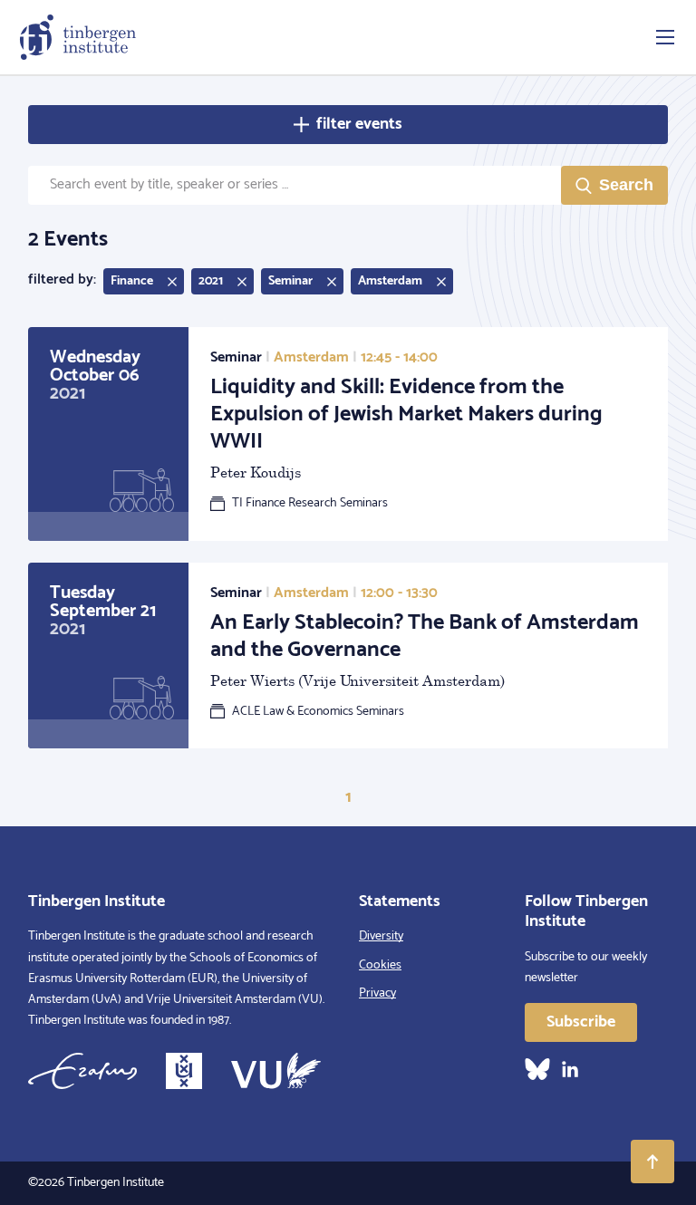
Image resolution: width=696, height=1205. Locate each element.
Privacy (377, 993)
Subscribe (580, 1022)
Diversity (381, 936)
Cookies (380, 965)
